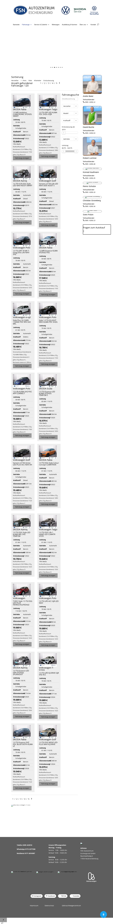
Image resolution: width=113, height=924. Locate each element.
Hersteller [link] (15, 80)
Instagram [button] (37, 896)
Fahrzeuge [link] (26, 24)
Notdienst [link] (21, 853)
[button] (76, 106)
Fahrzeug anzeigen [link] (22, 158)
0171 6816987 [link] (30, 853)
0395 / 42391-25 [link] (90, 178)
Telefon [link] (20, 845)
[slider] (64, 132)
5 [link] (58, 67)
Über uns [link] (83, 24)
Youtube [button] (76, 896)
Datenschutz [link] (49, 905)
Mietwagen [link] (55, 24)
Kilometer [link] (37, 80)
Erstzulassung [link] (48, 80)
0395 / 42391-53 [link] (90, 133)
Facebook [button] (51, 896)
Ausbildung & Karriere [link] (69, 24)
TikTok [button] (63, 896)
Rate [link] (30, 80)
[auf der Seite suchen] (2, 923)
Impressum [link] (34, 905)
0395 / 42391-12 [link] (90, 102)
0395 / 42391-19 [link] (90, 192)
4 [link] (56, 67)
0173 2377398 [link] (30, 849)
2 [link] (52, 67)
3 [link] (54, 67)
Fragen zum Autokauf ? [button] (94, 229)
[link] (35, 12)
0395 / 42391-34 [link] (90, 206)
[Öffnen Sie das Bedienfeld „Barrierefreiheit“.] (103, 914)
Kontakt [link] (93, 24)
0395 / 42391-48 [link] (90, 164)
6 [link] (60, 67)
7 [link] (62, 67)
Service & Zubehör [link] (40, 24)
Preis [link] (24, 80)
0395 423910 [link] (27, 845)
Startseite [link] (16, 24)
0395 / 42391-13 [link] (90, 220)
